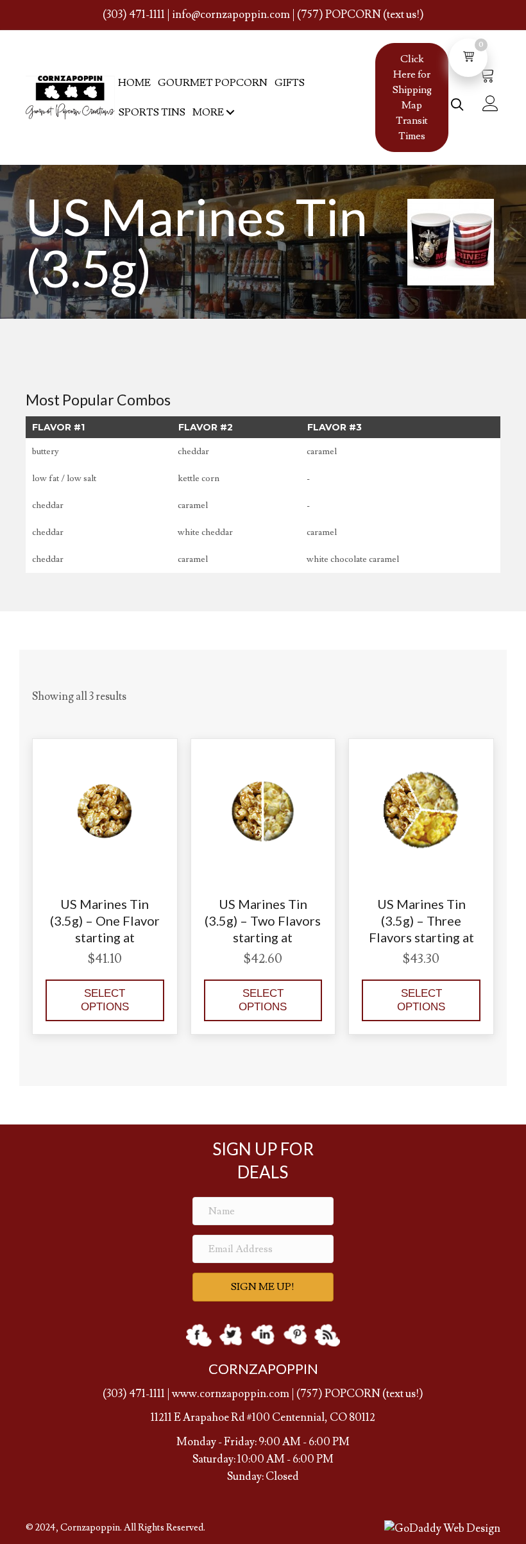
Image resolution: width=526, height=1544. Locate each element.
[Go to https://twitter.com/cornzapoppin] (231, 1335)
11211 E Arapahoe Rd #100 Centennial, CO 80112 (263, 1418)
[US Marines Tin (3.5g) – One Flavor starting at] (104, 808)
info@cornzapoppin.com (231, 15)
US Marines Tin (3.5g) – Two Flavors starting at (263, 920)
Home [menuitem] (134, 82)
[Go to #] (327, 1335)
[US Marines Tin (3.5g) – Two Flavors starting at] (263, 808)
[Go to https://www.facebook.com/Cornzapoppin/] (199, 1335)
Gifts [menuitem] (290, 82)
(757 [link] (307, 1394)
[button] (230, 112)
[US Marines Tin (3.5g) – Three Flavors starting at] (421, 808)
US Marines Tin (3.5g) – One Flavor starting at (105, 920)
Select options (105, 999)
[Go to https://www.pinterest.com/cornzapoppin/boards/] (295, 1335)
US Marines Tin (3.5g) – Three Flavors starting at (421, 920)
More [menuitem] (208, 112)
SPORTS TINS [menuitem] (152, 112)
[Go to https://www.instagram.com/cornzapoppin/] (263, 1335)
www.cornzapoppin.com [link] (230, 1394)
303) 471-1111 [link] (135, 1394)
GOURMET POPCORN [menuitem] (212, 82)
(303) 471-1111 (134, 15)
